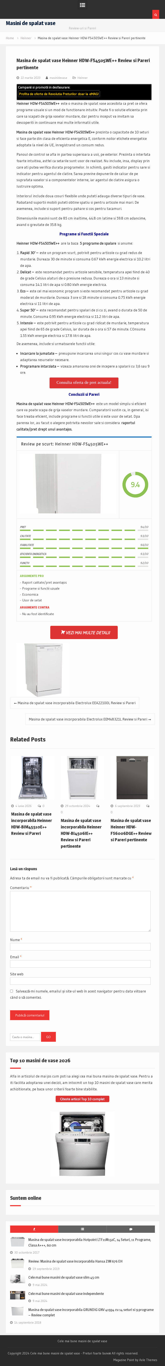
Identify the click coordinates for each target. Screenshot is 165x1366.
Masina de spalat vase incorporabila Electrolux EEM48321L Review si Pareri (88, 719)
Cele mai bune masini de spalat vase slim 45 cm (63, 1277)
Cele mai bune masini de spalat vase (82, 1341)
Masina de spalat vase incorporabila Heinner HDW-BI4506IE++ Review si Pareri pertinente (81, 833)
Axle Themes (148, 1360)
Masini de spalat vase (30, 23)
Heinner (83, 78)
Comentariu (21, 887)
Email (15, 957)
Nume (16, 939)
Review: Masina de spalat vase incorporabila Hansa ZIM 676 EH (75, 1261)
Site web (16, 974)
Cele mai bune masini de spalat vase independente (66, 1293)
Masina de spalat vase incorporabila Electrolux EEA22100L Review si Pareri (77, 703)
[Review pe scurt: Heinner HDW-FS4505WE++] (68, 484)
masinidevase (58, 78)
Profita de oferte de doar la (59, 94)
